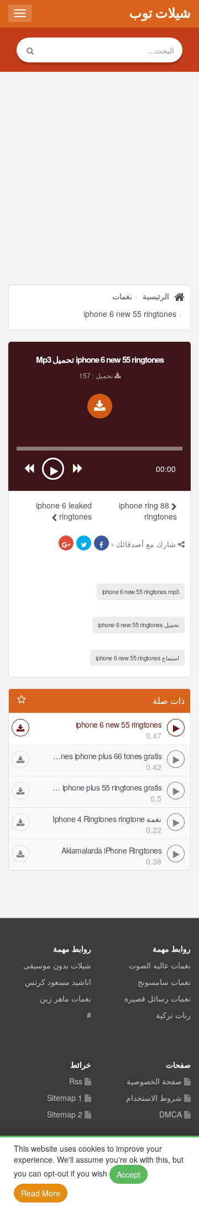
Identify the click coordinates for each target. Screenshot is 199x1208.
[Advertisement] (99, 179)
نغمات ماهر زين (65, 998)
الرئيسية (156, 295)
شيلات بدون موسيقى (57, 965)
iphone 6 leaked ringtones (64, 511)
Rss (75, 1081)
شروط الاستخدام (154, 1098)
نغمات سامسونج (164, 982)
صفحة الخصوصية (154, 1081)
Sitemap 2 (64, 1114)
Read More (40, 1193)
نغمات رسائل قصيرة (157, 998)
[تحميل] (20, 728)
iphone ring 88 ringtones (148, 511)
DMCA (170, 1114)
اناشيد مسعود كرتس (58, 982)
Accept (128, 1174)
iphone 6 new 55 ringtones (129, 313)
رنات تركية (173, 1015)
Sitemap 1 (64, 1098)
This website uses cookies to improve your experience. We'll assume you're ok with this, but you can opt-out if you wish (99, 1171)
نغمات (122, 295)
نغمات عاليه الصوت (160, 965)
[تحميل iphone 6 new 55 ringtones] (99, 406)
